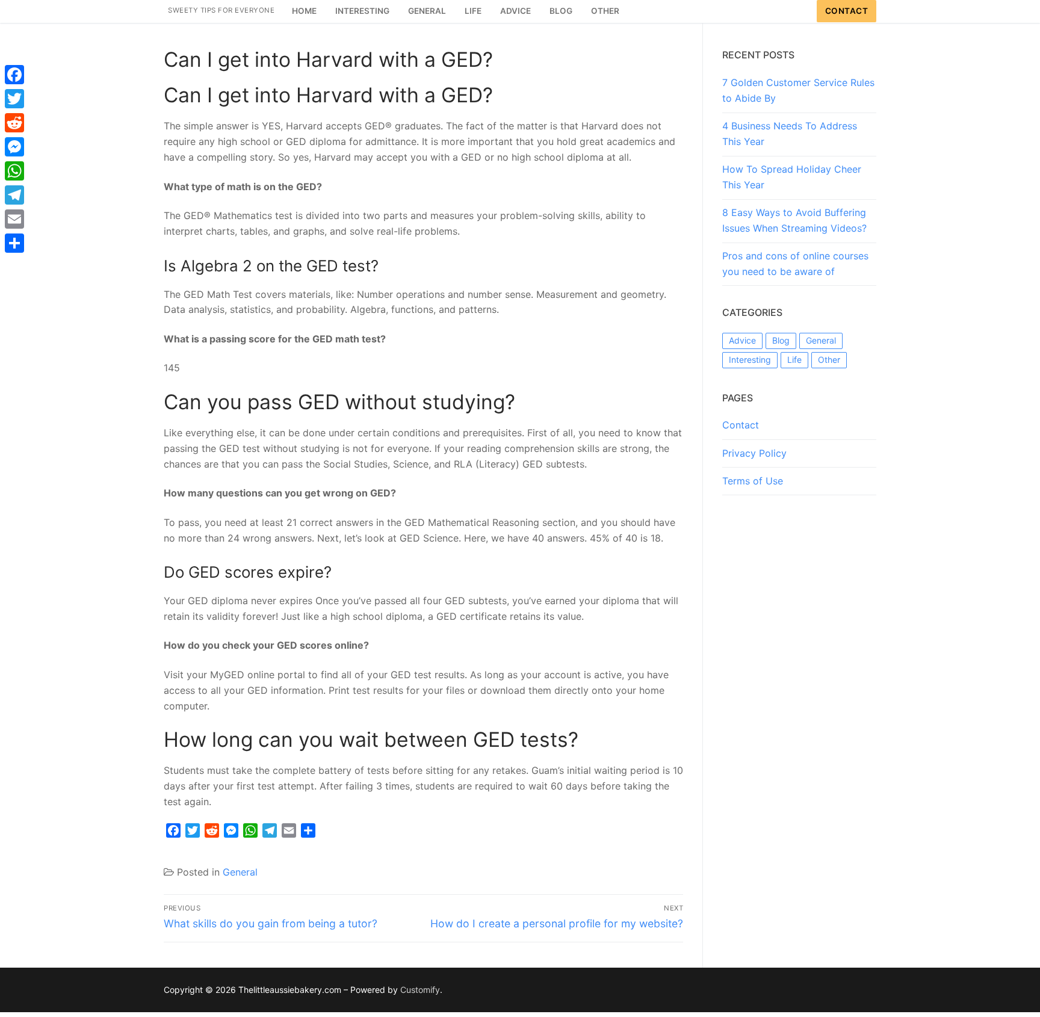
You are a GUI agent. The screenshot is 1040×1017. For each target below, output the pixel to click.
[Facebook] (14, 75)
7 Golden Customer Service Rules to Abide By (798, 90)
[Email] (14, 219)
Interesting (750, 359)
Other (829, 359)
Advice (742, 340)
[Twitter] (14, 99)
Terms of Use (752, 481)
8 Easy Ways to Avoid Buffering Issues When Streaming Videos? (794, 220)
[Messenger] (14, 147)
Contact (846, 11)
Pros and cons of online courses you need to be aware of (795, 263)
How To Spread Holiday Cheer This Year (791, 177)
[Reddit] (14, 123)
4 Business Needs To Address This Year (789, 133)
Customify (420, 990)
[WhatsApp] (14, 171)
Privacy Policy (754, 453)
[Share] (14, 243)
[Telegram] (14, 195)
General (240, 872)
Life (794, 359)
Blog (781, 340)
